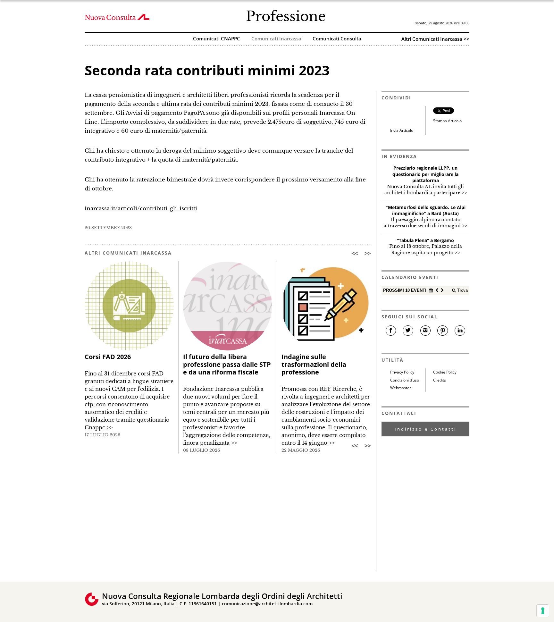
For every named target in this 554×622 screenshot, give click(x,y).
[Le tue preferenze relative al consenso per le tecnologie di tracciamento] (543, 611)
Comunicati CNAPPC (216, 39)
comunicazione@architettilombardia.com (267, 604)
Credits (439, 380)
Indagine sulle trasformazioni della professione (313, 364)
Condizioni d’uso (404, 380)
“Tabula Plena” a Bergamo (425, 240)
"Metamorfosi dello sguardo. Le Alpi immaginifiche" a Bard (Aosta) (426, 210)
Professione (286, 16)
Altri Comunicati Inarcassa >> (435, 39)
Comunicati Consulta (337, 39)
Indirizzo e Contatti (426, 429)
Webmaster (400, 388)
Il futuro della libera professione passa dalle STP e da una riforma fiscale (227, 364)
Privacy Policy (402, 372)
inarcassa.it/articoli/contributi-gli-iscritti (141, 208)
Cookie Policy (445, 372)
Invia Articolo (401, 130)
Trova (462, 290)
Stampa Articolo (447, 120)
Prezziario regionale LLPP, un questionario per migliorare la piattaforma (425, 174)
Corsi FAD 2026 (108, 356)
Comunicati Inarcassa (276, 39)
